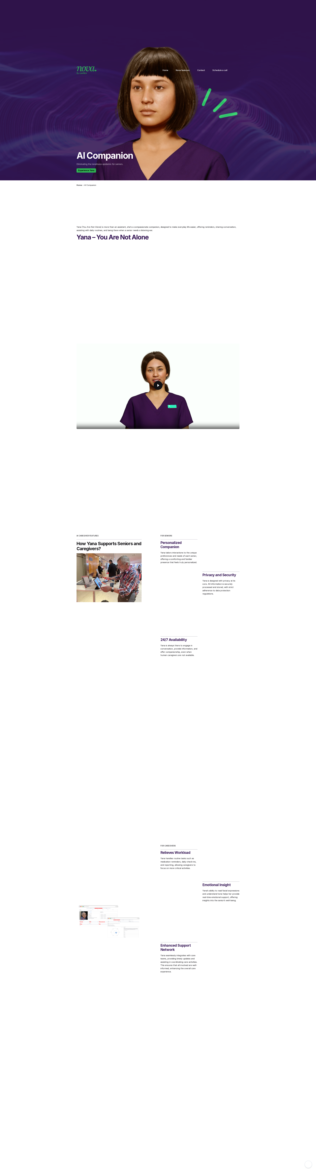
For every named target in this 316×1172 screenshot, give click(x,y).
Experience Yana (86, 170)
